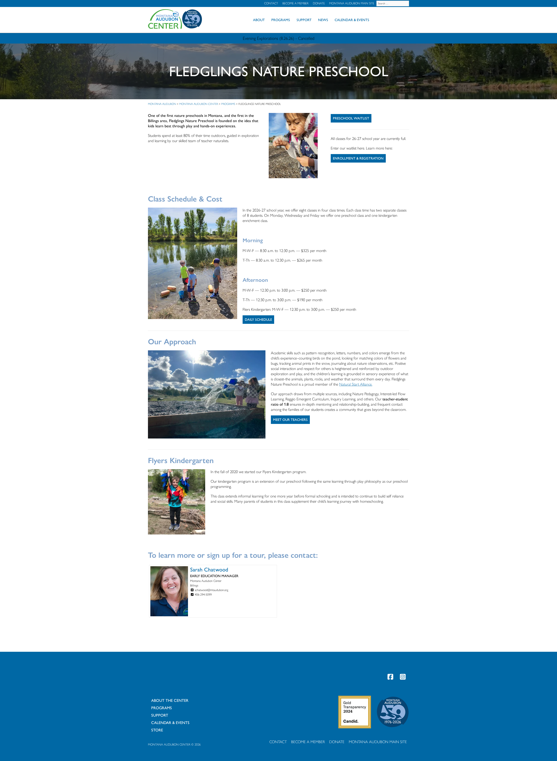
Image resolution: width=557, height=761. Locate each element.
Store (157, 730)
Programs (280, 20)
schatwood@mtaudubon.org (211, 590)
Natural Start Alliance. (355, 384)
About (259, 20)
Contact (271, 3)
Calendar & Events (352, 20)
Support (304, 20)
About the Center (169, 700)
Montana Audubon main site (351, 3)
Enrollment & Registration (358, 158)
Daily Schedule (258, 320)
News (323, 20)
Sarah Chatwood (209, 569)
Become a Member (295, 3)
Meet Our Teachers (290, 420)
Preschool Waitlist (351, 118)
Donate (319, 3)
